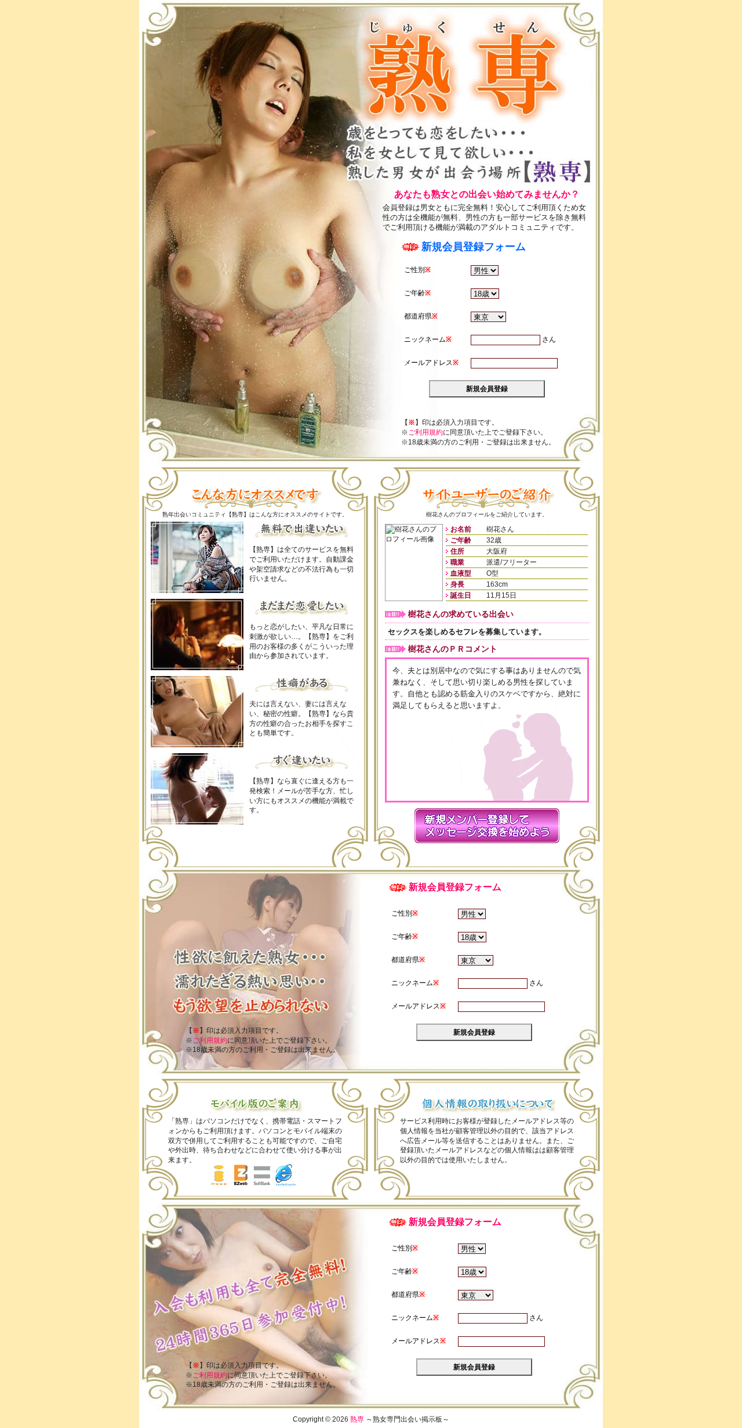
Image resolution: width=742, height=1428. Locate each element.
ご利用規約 (425, 432)
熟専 (462, 68)
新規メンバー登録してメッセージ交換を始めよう (486, 825)
